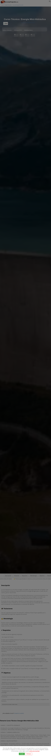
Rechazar (29, 753)
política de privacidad (34, 751)
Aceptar (22, 753)
